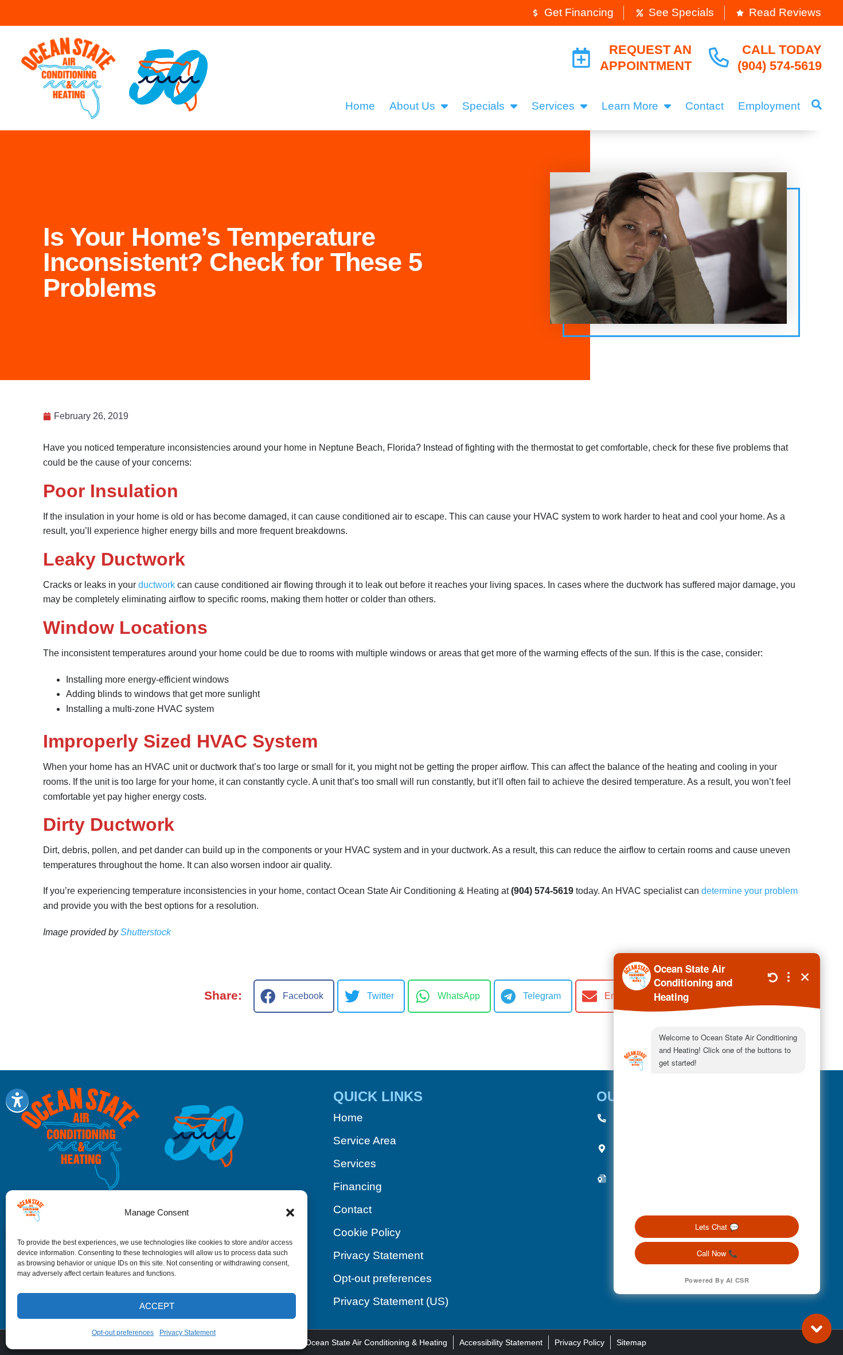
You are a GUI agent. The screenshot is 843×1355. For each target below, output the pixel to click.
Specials (483, 106)
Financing (357, 1186)
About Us (412, 106)
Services (553, 106)
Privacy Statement (187, 1333)
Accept (156, 1306)
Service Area (364, 1141)
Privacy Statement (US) (390, 1301)
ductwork (156, 585)
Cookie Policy (367, 1232)
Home (360, 106)
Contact (704, 106)
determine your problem (749, 891)
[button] (290, 1212)
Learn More (630, 106)
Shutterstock (145, 932)
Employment (769, 106)
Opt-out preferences (123, 1333)
